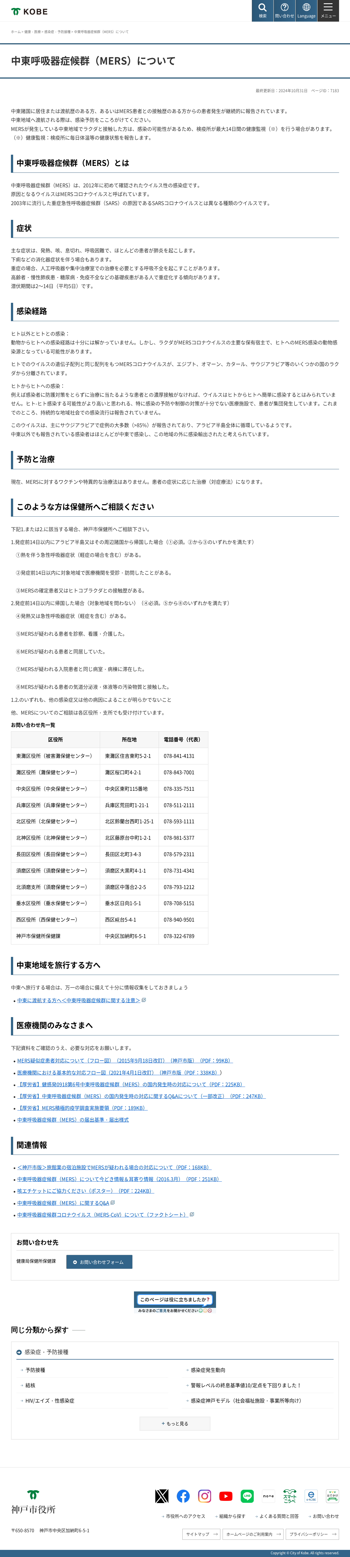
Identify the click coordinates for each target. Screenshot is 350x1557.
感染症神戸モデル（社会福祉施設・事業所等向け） (247, 1400)
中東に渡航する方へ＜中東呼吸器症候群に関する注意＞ (78, 1000)
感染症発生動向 (208, 1370)
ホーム (16, 31)
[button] (262, 11)
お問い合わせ (326, 1516)
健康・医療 (32, 31)
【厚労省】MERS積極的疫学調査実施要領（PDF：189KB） (82, 1108)
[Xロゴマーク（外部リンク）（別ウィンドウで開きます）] (161, 1496)
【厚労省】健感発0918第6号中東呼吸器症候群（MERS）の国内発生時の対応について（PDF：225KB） (131, 1084)
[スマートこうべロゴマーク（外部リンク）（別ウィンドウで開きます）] (289, 1496)
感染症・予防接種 (57, 31)
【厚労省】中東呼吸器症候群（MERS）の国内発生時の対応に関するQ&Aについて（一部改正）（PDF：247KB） (141, 1096)
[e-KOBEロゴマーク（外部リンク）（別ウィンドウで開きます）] (311, 1496)
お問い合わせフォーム (102, 1262)
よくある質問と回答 (279, 1516)
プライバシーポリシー (309, 1534)
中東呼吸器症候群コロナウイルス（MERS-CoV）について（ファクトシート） (102, 1214)
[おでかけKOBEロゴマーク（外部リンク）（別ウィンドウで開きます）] (332, 1496)
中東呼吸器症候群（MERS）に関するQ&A (63, 1203)
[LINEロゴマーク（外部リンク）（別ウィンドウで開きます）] (247, 1496)
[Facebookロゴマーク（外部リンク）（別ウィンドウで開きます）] (183, 1496)
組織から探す (232, 1516)
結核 (30, 1385)
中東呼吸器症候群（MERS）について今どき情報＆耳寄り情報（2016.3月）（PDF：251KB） (119, 1179)
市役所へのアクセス (185, 1516)
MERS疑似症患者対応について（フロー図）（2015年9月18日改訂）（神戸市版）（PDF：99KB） (125, 1060)
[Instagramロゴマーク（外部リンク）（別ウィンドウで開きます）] (204, 1496)
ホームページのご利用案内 (249, 1534)
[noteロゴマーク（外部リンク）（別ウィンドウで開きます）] (268, 1496)
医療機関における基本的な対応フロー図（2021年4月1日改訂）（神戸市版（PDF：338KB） (118, 1072)
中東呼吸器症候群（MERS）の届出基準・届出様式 (73, 1119)
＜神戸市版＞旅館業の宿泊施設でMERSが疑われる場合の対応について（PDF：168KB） (114, 1167)
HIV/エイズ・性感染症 (49, 1400)
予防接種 (35, 1370)
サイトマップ (197, 1534)
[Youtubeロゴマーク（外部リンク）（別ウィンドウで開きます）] (225, 1496)
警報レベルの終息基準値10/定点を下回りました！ (246, 1385)
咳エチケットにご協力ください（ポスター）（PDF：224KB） (85, 1191)
